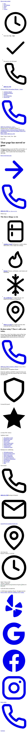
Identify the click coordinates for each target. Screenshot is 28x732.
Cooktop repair (7, 445)
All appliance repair (8, 437)
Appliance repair (8, 244)
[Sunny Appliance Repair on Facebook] (14, 673)
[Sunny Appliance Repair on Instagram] (14, 701)
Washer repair (7, 440)
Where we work (8, 324)
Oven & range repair (8, 443)
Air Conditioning (8, 96)
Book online (3, 702)
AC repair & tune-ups (9, 457)
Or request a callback (13, 366)
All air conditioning (8, 456)
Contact (5, 9)
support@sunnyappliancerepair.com (9, 523)
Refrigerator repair (8, 439)
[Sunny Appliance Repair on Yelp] (14, 619)
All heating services (8, 452)
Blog (5, 3)
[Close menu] (19, 128)
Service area (6, 97)
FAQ (5, 7)
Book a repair (11, 127)
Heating (5, 94)
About (5, 6)
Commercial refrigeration (9, 459)
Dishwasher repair (8, 444)
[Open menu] (15, 127)
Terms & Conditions (12, 592)
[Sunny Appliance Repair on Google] (14, 646)
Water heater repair (8, 455)
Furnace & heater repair (9, 453)
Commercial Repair (8, 93)
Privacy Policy (4, 592)
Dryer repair (6, 441)
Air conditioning (8, 297)
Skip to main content (5, 1)
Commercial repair (8, 447)
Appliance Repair (8, 91)
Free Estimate (7, 5)
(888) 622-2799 (11, 133)
